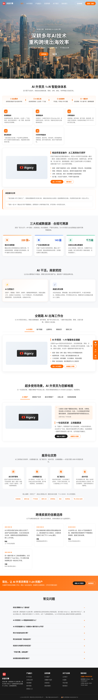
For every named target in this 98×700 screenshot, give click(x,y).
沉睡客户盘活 (48, 680)
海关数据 (28, 683)
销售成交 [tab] (59, 329)
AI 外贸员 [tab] (29, 329)
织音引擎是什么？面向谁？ (21, 607)
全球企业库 (29, 680)
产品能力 (38, 3)
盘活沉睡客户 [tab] (49, 397)
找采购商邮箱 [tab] (71, 397)
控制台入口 (29, 689)
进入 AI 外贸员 (57, 182)
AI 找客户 (47, 677)
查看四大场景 (75, 436)
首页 (22, 3)
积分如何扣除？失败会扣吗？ (22, 639)
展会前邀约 (48, 686)
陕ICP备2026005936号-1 (52, 697)
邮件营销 (28, 686)
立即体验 (43, 54)
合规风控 (47, 683)
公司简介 (65, 677)
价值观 (64, 680)
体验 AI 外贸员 (79, 583)
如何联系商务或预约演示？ (21, 658)
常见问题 (65, 683)
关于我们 (56, 3)
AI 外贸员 (30, 3)
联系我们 (64, 3)
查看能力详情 (70, 366)
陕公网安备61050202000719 (70, 697)
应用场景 (47, 3)
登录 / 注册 (90, 3)
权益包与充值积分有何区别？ (22, 646)
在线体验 (79, 3)
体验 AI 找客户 (61, 436)
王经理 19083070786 (86, 676)
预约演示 (69, 182)
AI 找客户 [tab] (25, 397)
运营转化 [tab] (49, 329)
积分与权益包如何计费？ (21, 633)
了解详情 (54, 54)
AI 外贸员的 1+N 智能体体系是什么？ (25, 620)
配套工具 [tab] (69, 329)
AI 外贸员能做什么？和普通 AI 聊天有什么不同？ (28, 626)
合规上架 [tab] (60, 397)
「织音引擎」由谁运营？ (21, 652)
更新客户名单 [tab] (36, 397)
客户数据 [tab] (39, 329)
